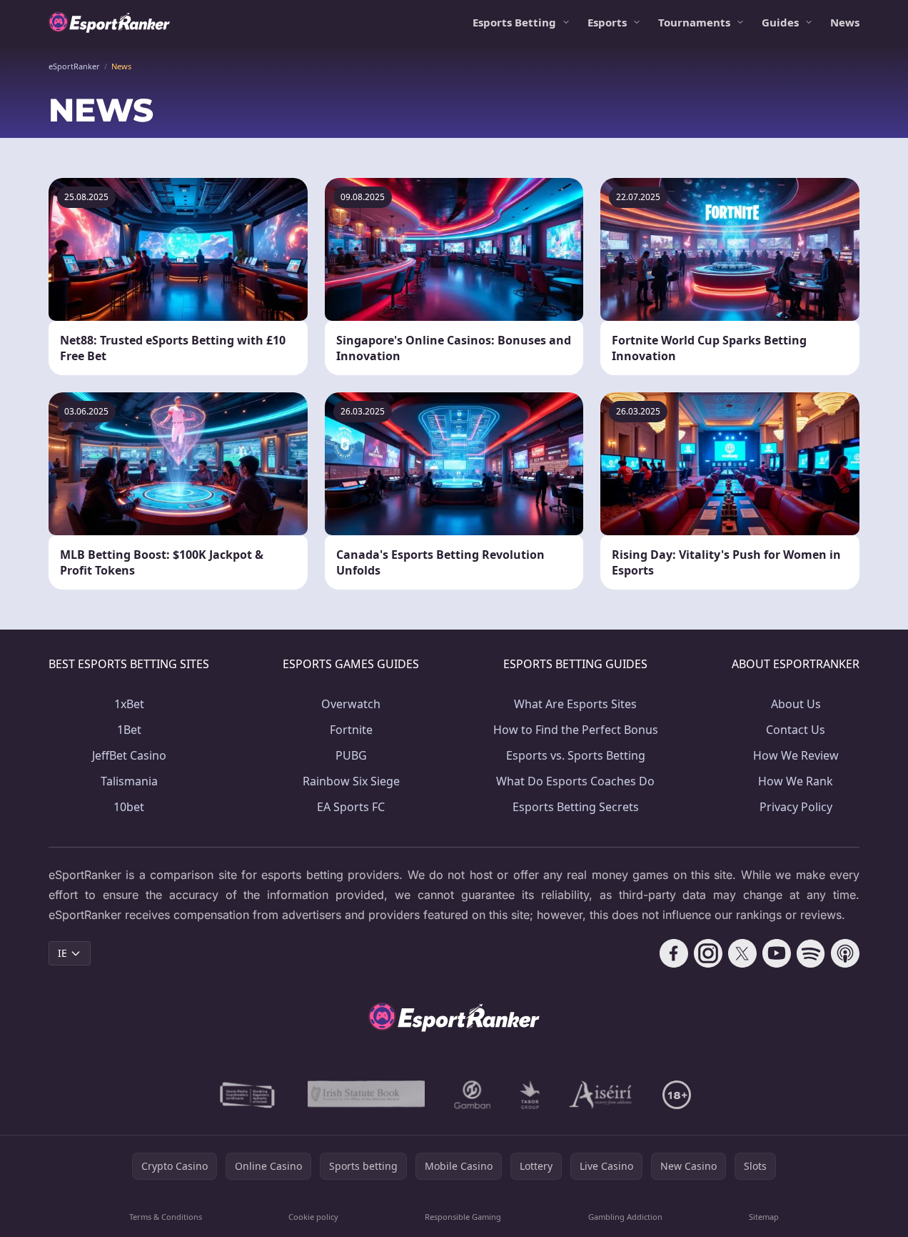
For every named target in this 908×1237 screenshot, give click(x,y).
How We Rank (795, 781)
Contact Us (795, 729)
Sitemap (764, 1216)
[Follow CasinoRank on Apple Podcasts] (845, 953)
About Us (796, 704)
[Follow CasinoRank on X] (742, 953)
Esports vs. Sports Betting (575, 755)
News (844, 22)
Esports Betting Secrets (576, 807)
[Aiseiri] (601, 1094)
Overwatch (350, 704)
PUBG (351, 755)
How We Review (796, 755)
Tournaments (694, 22)
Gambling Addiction (625, 1216)
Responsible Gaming (463, 1216)
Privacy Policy (796, 807)
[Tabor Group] (530, 1094)
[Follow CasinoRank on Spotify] (811, 953)
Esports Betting (514, 22)
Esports (607, 22)
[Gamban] (472, 1094)
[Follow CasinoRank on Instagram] (708, 953)
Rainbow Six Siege (351, 781)
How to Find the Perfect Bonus (575, 729)
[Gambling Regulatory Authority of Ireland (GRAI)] (248, 1094)
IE (62, 953)
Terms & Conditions (165, 1216)
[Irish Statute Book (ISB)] (366, 1094)
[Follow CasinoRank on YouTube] (776, 953)
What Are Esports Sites (575, 704)
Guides (780, 22)
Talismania (129, 781)
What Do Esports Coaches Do (575, 781)
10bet (128, 807)
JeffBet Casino (129, 755)
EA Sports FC (351, 807)
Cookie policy (313, 1216)
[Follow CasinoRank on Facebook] (674, 953)
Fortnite (351, 729)
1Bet (129, 729)
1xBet (129, 704)
